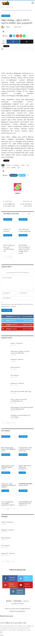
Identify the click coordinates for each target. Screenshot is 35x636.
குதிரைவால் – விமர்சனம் (17, 383)
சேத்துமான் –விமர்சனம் (17, 359)
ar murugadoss (16, 165)
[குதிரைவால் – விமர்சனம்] (5, 385)
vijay (19, 167)
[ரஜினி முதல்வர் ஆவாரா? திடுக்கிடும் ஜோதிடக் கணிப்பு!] (8, 458)
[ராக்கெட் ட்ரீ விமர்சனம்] (9, 222)
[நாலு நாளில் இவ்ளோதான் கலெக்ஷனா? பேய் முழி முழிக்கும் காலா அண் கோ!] (26, 495)
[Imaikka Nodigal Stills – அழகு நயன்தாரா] (26, 477)
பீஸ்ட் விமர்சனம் (15, 375)
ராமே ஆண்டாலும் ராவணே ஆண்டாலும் (21, 391)
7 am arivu (8, 165)
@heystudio (21, 570)
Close (1, 635)
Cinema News (6, 15)
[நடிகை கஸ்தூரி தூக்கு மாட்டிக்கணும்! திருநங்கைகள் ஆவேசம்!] (8, 495)
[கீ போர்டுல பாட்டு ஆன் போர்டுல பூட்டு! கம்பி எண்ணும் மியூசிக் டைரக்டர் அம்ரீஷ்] (5, 417)
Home (10, 601)
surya (8, 167)
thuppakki (13, 167)
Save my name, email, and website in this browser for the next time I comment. (17, 305)
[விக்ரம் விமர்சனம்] (5, 369)
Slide (3, 167)
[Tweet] (26, 42)
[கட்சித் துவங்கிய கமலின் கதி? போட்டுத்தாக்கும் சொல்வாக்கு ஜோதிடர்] (26, 440)
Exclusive (22, 472)
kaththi (22, 165)
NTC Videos (5, 490)
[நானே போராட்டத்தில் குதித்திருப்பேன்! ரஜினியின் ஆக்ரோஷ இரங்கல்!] (8, 477)
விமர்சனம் (26, 601)
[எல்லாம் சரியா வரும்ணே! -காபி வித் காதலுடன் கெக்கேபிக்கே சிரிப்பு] (5, 353)
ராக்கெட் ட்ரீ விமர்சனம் (17, 343)
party (28, 165)
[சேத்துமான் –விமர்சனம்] (5, 361)
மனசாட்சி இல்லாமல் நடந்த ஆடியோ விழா (13, 623)
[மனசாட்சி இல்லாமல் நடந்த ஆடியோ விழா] (2, 619)
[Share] (13, 42)
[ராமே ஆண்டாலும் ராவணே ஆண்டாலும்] (25, 222)
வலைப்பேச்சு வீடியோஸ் (17, 603)
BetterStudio (22, 611)
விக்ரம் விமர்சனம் (15, 367)
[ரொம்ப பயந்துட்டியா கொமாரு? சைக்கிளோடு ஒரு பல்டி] (9, 238)
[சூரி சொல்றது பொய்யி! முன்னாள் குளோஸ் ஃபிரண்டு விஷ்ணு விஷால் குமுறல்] (25, 238)
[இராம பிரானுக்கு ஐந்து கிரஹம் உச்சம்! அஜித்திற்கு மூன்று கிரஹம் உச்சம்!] (8, 440)
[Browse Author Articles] (17, 187)
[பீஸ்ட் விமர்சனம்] (5, 377)
